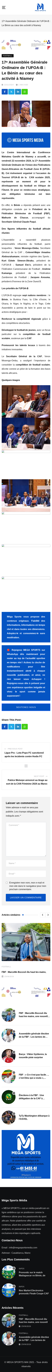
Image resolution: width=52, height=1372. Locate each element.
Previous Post (15, 749)
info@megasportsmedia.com (23, 1247)
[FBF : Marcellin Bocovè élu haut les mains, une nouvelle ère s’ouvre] (9, 1015)
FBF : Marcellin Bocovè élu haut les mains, (24, 972)
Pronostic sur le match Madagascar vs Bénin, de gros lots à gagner (32, 1275)
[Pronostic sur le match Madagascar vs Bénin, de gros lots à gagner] (9, 1272)
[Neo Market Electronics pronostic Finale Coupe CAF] (9, 1290)
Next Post (39, 776)
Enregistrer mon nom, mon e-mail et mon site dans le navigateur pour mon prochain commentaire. (27, 886)
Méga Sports (14, 617)
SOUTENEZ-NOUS (26, 707)
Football (6, 967)
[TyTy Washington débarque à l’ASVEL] (9, 1117)
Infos (21, 1269)
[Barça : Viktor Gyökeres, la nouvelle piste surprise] (9, 1056)
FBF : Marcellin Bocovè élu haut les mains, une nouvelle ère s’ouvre (34, 1016)
